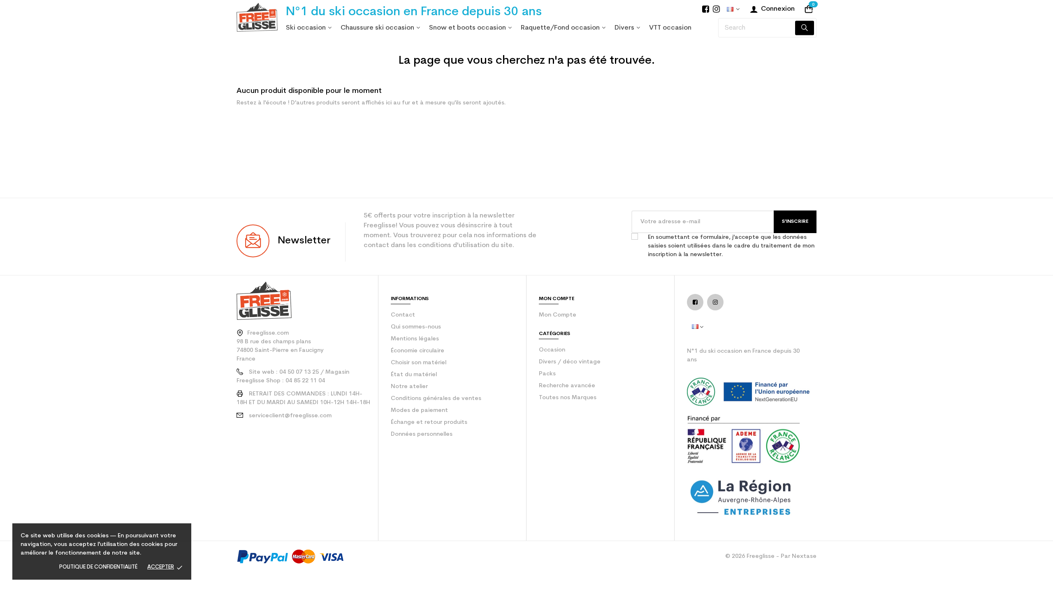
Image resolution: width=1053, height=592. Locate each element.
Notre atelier (409, 387)
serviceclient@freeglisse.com (290, 416)
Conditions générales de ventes (436, 398)
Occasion (552, 350)
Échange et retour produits (429, 422)
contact (403, 315)
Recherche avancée (567, 386)
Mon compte (557, 315)
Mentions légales (415, 339)
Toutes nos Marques (567, 398)
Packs (547, 374)
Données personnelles (421, 434)
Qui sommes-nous (416, 327)
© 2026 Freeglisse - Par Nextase (770, 556)
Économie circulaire (417, 351)
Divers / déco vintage (570, 362)
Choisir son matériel (418, 363)
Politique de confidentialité (98, 567)
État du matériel (414, 375)
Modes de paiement (419, 410)
